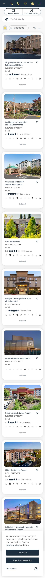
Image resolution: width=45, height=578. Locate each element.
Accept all (22, 552)
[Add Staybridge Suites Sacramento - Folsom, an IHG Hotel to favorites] (37, 62)
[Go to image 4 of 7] (22, 177)
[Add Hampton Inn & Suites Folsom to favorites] (37, 413)
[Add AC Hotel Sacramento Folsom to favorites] (37, 358)
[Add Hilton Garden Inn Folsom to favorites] (37, 470)
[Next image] (36, 47)
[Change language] (11, 3)
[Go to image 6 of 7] (25, 177)
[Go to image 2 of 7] (19, 177)
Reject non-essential (22, 560)
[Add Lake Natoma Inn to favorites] (37, 241)
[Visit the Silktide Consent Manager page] (36, 569)
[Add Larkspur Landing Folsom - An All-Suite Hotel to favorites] (37, 298)
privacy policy (12, 545)
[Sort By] (34, 27)
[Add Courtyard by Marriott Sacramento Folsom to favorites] (37, 182)
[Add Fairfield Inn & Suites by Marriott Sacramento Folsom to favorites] (37, 527)
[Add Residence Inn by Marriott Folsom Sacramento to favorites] (37, 122)
